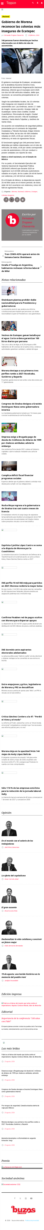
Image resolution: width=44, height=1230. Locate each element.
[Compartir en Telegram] (22, 198)
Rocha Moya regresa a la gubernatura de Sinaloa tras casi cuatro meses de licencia (21, 506)
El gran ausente (9, 905)
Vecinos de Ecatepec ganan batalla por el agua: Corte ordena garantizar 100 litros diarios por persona (21, 336)
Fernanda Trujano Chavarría (14, 34)
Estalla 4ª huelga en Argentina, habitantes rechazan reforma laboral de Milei (20, 266)
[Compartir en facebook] (6, 198)
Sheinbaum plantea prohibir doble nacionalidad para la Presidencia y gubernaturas (19, 301)
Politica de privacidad (32, 1217)
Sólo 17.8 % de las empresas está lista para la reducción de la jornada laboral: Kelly (21, 789)
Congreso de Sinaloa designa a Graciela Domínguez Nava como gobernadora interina (22, 405)
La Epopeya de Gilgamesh (14, 1163)
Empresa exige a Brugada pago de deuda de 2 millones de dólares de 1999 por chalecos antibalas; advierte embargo (21, 1070)
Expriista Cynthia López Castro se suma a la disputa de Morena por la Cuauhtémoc (22, 546)
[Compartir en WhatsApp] (17, 198)
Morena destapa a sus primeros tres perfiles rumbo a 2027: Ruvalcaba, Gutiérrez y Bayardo (20, 372)
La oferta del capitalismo (14, 874)
